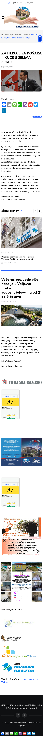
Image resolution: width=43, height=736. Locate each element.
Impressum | (8, 705)
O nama (19, 705)
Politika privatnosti (17, 708)
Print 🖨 (37, 117)
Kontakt (33, 708)
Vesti (12, 253)
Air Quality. (9, 396)
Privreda (5, 253)
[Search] (40, 17)
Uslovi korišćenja (33, 705)
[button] (35, 211)
